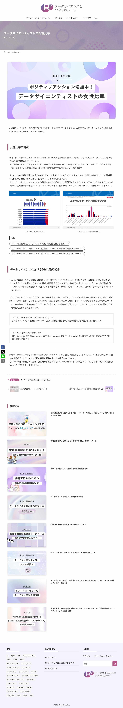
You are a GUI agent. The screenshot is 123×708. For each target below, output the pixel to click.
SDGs (9, 660)
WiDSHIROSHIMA (13, 664)
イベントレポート (13, 668)
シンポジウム (11, 672)
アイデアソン (26, 664)
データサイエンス (13, 675)
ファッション (11, 683)
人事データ (11, 687)
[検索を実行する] (114, 663)
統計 (25, 695)
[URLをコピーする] (3, 361)
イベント (51, 657)
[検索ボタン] (96, 18)
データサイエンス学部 (30, 675)
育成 (31, 695)
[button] (3, 347)
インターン (26, 668)
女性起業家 (11, 695)
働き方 (29, 687)
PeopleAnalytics (29, 656)
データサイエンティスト (31, 380)
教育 (19, 695)
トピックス (10, 38)
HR (19, 656)
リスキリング (23, 683)
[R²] (61, 8)
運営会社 (86, 655)
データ (33, 672)
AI (7, 656)
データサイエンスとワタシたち (61, 662)
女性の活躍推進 (12, 691)
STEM (15, 660)
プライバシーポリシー (103, 655)
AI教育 (13, 656)
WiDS (22, 660)
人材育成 (20, 687)
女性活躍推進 (25, 691)
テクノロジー (23, 672)
